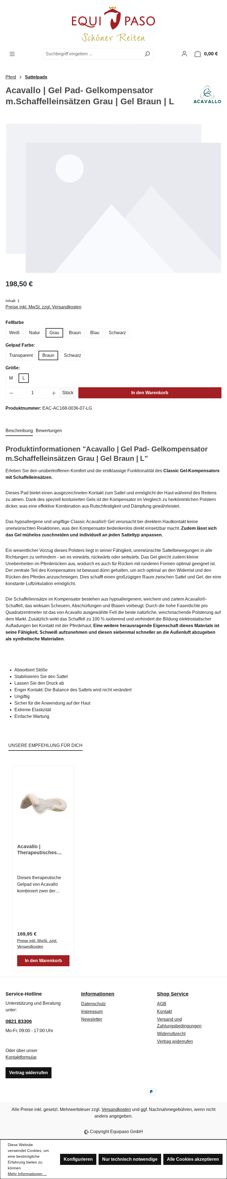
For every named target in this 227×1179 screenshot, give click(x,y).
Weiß (14, 332)
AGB (161, 1003)
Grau (54, 332)
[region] (113, 198)
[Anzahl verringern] (11, 392)
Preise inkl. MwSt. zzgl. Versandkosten (43, 307)
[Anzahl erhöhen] (54, 392)
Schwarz (117, 332)
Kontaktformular (21, 1057)
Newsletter (91, 1019)
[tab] (19, 431)
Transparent (21, 355)
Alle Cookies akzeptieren (193, 1159)
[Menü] (12, 53)
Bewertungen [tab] (49, 430)
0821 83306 (19, 1021)
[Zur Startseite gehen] (113, 24)
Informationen (97, 994)
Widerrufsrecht (171, 1033)
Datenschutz (93, 1003)
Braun (75, 332)
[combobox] (92, 53)
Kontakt (164, 1011)
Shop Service (173, 994)
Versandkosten (116, 1109)
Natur (34, 332)
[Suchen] (147, 53)
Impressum (92, 1011)
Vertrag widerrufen (28, 1072)
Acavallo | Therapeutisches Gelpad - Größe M (38, 850)
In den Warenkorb (149, 392)
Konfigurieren (78, 1159)
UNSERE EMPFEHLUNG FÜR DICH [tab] (45, 745)
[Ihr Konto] (184, 53)
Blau (94, 332)
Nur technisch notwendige (130, 1159)
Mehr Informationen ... (27, 1174)
